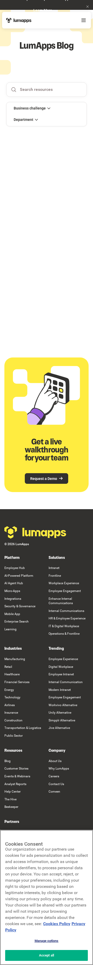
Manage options (47, 941)
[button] (87, 6)
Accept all (46, 955)
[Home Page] (19, 20)
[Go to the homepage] (35, 532)
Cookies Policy (56, 923)
